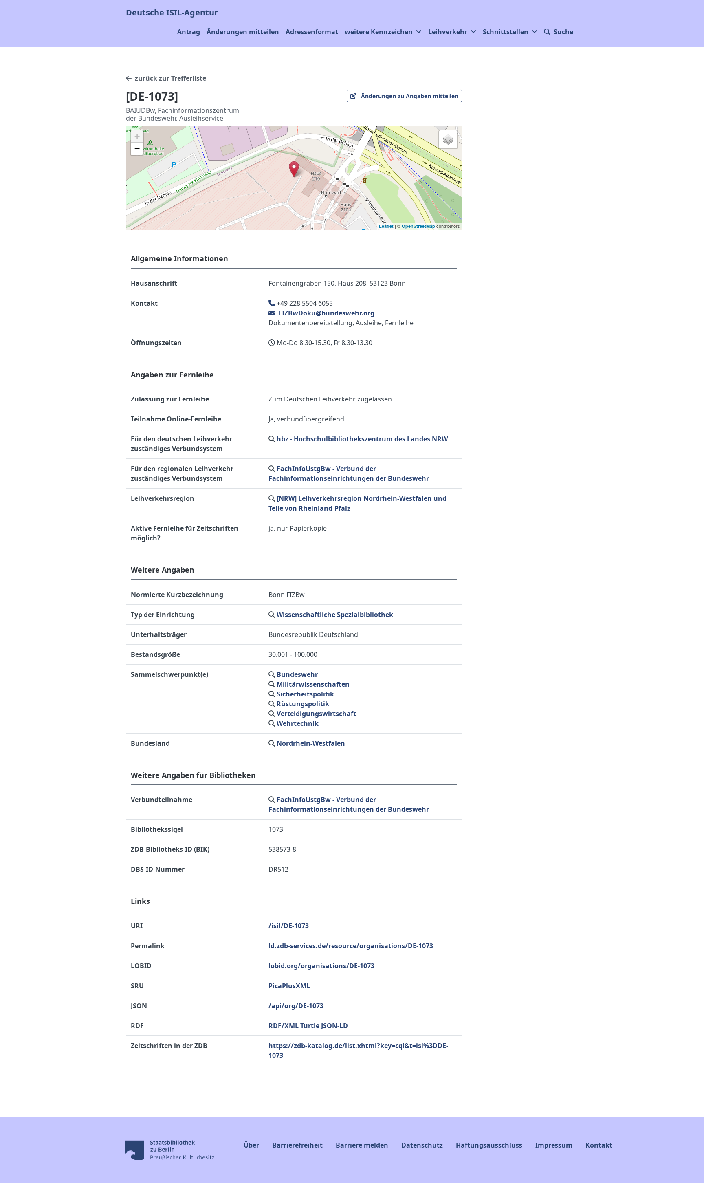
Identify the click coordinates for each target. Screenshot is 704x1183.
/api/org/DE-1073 (295, 1005)
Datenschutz (422, 1145)
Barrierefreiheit (297, 1145)
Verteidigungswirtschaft (316, 713)
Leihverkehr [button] (447, 31)
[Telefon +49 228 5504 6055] (272, 303)
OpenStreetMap (418, 226)
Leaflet (386, 226)
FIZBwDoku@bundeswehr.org (325, 312)
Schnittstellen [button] (505, 31)
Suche (563, 31)
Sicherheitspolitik (305, 694)
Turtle (309, 1025)
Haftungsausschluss (489, 1145)
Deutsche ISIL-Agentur (172, 12)
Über (251, 1145)
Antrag (188, 31)
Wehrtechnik (298, 723)
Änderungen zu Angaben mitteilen (408, 96)
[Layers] (448, 139)
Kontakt (598, 1145)
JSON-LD (334, 1025)
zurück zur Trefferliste (170, 78)
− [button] (137, 148)
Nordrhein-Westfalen (311, 743)
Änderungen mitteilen (243, 31)
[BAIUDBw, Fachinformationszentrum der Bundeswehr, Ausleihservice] (294, 169)
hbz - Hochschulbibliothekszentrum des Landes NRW (362, 438)
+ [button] (137, 136)
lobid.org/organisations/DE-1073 (321, 965)
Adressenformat (312, 31)
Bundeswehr (297, 674)
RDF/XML (283, 1025)
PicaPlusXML (289, 985)
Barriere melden (362, 1145)
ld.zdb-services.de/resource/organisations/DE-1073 (350, 945)
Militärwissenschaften (313, 684)
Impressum (553, 1145)
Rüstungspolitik (303, 703)
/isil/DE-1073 (288, 925)
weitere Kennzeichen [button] (379, 31)
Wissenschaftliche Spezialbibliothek (335, 614)
